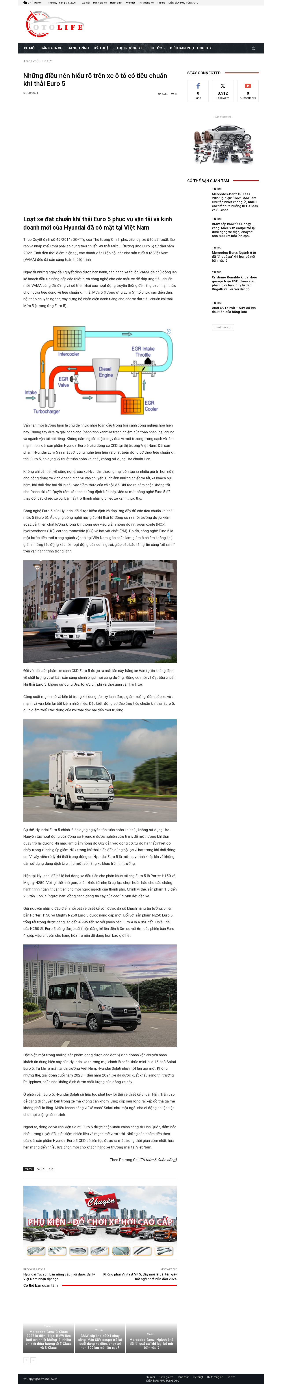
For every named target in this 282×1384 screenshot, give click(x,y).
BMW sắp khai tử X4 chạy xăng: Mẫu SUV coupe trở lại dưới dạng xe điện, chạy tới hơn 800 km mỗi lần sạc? (100, 1342)
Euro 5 (40, 1169)
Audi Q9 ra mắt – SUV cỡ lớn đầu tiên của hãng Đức (234, 310)
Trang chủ (31, 61)
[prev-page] (26, 1360)
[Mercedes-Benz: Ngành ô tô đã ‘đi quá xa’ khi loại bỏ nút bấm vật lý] (151, 1323)
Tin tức (47, 61)
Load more (221, 327)
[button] (253, 48)
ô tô (51, 1169)
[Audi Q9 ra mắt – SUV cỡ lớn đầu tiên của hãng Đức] (198, 307)
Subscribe (248, 83)
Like (198, 83)
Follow (223, 83)
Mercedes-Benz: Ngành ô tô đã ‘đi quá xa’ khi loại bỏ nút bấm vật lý (152, 1344)
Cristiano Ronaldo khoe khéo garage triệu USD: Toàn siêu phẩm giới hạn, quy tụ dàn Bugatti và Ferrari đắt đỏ (234, 283)
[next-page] (33, 1360)
